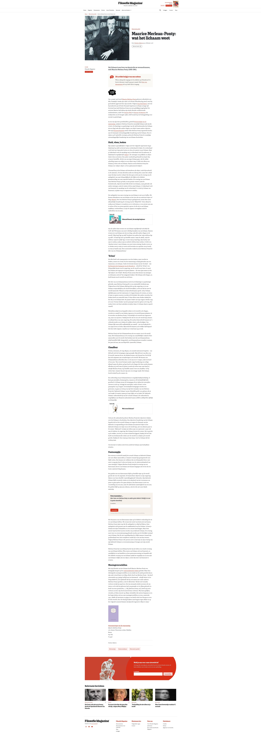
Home (86, 14)
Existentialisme (122, 649)
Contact (171, 10)
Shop (176, 10)
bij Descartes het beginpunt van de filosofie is (121, 266)
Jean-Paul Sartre (142, 104)
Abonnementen (119, 724)
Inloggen (118, 731)
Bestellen (162, 5)
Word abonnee (169, 5)
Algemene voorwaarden (168, 727)
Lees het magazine (88, 71)
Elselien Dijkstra (139, 43)
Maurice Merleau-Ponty (129, 99)
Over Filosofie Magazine (152, 724)
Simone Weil (128, 113)
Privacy (164, 725)
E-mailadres (113, 503)
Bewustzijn (112, 649)
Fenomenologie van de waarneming (119, 626)
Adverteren (149, 725)
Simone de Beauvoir (140, 113)
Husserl (114, 200)
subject (126, 155)
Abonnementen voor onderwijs (120, 726)
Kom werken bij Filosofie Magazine (152, 728)
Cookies (165, 724)
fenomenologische (118, 131)
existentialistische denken (131, 571)
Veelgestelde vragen (136, 724)
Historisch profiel (92, 14)
